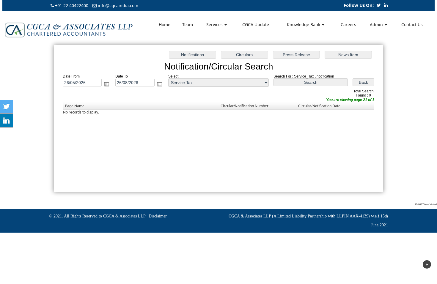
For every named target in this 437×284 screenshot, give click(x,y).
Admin (377, 24)
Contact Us (412, 24)
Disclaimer (158, 216)
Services (215, 24)
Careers (348, 24)
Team (187, 24)
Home (164, 24)
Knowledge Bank (304, 24)
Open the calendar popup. (106, 84)
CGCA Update (255, 24)
